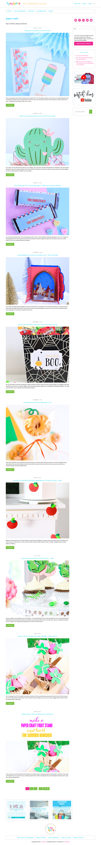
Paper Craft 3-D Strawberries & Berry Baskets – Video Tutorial (37, 636)
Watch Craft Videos (83, 43)
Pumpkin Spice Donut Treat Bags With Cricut (38, 402)
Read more (10, 105)
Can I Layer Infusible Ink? (82, 55)
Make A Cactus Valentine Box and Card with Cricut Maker (37, 116)
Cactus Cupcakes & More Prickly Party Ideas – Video (37, 558)
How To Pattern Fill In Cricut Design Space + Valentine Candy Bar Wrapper (37, 185)
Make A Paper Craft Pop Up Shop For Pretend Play (37, 714)
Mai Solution (66, 841)
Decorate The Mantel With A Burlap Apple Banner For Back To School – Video (37, 480)
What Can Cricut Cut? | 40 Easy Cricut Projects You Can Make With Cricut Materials (84, 63)
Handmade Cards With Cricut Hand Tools (37, 30)
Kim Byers (43, 841)
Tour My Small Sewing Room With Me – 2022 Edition (39, 810)
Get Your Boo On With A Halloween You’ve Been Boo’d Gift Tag (37, 324)
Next (45, 788)
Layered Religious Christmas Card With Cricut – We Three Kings (37, 255)
